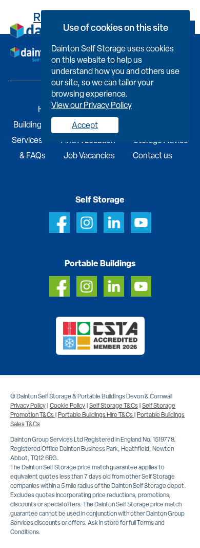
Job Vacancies (89, 155)
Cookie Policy (67, 405)
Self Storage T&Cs (113, 405)
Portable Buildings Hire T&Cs (96, 415)
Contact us (152, 155)
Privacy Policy (28, 405)
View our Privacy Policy (91, 105)
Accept (85, 125)
